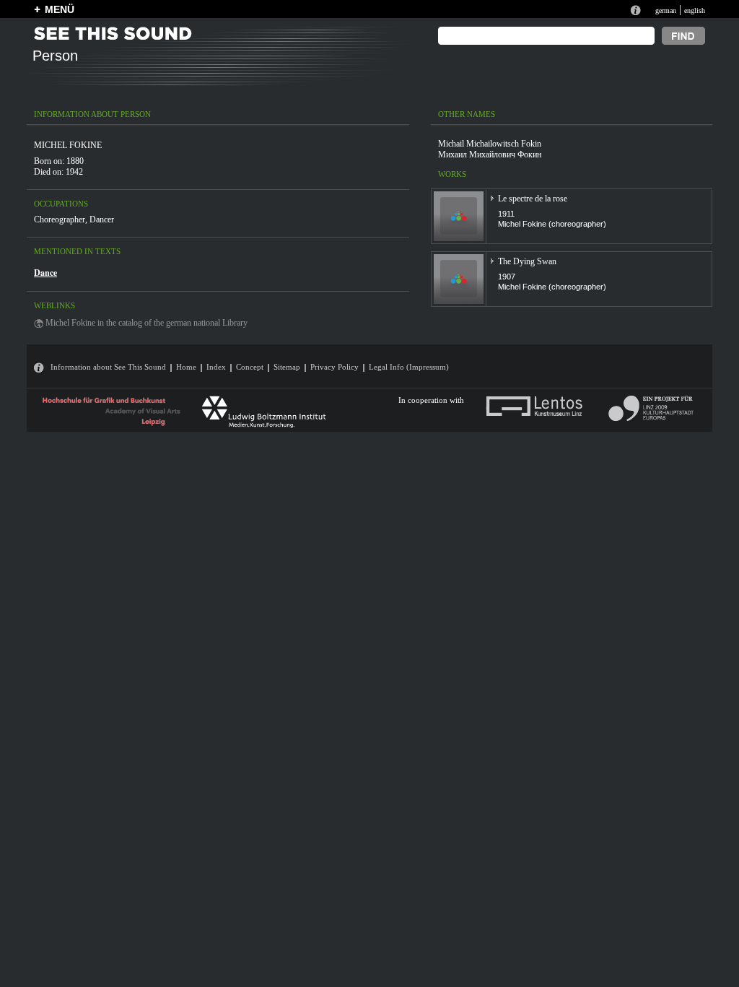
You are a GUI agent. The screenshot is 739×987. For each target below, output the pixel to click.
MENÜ (59, 9)
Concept (249, 366)
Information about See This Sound (108, 366)
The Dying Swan (527, 261)
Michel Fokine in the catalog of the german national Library (146, 323)
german (665, 10)
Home (186, 366)
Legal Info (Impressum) (409, 366)
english (694, 10)
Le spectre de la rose (532, 199)
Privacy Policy (334, 366)
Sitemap (287, 366)
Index (216, 366)
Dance (45, 272)
